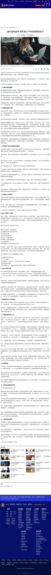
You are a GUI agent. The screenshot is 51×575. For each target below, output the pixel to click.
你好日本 (23, 534)
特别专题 (38, 531)
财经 (11, 514)
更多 (13, 564)
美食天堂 (23, 538)
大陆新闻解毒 (29, 527)
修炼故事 (38, 553)
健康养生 (44, 509)
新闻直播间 (38, 5)
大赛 (12, 1)
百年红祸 (38, 544)
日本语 (12, 498)
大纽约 (7, 497)
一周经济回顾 (21, 522)
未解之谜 (36, 510)
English (43, 497)
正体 (20, 1)
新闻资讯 (12, 504)
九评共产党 (38, 541)
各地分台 (16, 1)
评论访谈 (28, 509)
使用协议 (25, 560)
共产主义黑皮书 (39, 548)
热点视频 (13, 518)
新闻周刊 (20, 519)
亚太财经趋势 (21, 525)
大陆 (7, 516)
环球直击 (20, 512)
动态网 (44, 562)
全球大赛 (13, 523)
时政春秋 (28, 516)
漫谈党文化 (38, 551)
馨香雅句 (36, 516)
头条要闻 (8, 518)
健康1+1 (43, 510)
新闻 (8, 509)
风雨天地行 (38, 546)
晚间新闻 (20, 516)
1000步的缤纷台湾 (24, 547)
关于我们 (9, 560)
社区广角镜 (20, 524)
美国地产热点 (37, 522)
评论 (7, 514)
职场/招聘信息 (12, 27)
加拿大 (11, 497)
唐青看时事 (28, 522)
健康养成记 (44, 516)
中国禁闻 (20, 514)
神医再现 (43, 517)
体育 (15, 513)
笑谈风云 (36, 512)
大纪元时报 (15, 562)
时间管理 (15, 84)
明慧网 (40, 562)
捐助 (42, 1)
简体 (23, 1)
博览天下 (8, 522)
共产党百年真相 (39, 536)
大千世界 (23, 543)
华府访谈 (20, 520)
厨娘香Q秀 (23, 544)
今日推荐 (13, 520)
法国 (26, 497)
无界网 (2, 564)
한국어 (16, 498)
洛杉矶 (14, 497)
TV (43, 5)
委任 (26, 434)
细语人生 (28, 529)
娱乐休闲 (23, 531)
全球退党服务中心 (34, 562)
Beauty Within (24, 541)
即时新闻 (8, 520)
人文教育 (36, 509)
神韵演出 (8, 523)
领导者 (41, 72)
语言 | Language (29, 1)
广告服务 (35, 560)
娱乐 (15, 511)
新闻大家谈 (28, 510)
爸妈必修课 (36, 519)
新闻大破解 (28, 519)
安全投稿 (30, 560)
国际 (7, 511)
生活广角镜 (23, 533)
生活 (7, 27)
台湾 (11, 513)
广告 (39, 1)
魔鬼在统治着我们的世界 (41, 539)
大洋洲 (18, 497)
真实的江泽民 (39, 543)
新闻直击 (20, 517)
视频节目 (19, 504)
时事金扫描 (28, 514)
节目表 (25, 504)
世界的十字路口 (29, 524)
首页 (2, 27)
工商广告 (38, 554)
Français (3, 498)
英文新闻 (35, 1)
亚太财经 (20, 527)
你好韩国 (23, 536)
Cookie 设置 (25, 573)
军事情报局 (28, 520)
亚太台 (33, 497)
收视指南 (14, 560)
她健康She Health (45, 512)
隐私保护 (19, 560)
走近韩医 (43, 519)
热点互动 (28, 512)
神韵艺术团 (9, 562)
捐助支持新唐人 (38, 504)
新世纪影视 (8, 564)
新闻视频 (20, 509)
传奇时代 (38, 534)
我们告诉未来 (39, 533)
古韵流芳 (36, 514)
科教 (11, 516)
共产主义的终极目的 (40, 538)
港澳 (11, 511)
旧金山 (29, 497)
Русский (8, 498)
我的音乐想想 (24, 549)
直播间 (30, 504)
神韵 (9, 1)
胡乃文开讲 (44, 514)
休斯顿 (22, 497)
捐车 (46, 1)
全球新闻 (20, 510)
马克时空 (28, 525)
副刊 (4, 27)
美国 (7, 513)
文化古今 (36, 520)
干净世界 (21, 562)
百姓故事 (38, 549)
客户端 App (46, 560)
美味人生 (23, 539)
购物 (49, 1)
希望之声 (26, 562)
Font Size (44, 69)
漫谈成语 (36, 517)
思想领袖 (28, 517)
